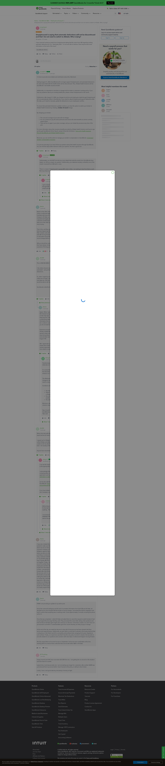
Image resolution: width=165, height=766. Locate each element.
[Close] (113, 172)
